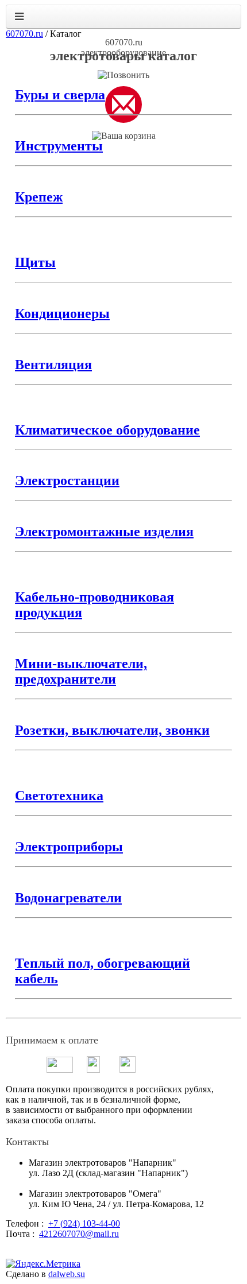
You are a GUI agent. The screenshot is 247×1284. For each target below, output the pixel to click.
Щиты (35, 262)
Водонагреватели (68, 897)
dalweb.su (66, 1274)
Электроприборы (69, 846)
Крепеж (39, 196)
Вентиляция (53, 364)
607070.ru (24, 33)
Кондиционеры (62, 313)
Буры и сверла (60, 94)
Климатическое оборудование (107, 429)
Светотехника (59, 795)
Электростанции (67, 480)
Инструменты (59, 145)
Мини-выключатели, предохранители (81, 671)
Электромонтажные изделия (104, 531)
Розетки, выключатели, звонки (112, 730)
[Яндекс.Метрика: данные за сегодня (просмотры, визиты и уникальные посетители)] (43, 1264)
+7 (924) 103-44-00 (84, 1223)
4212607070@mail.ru (79, 1234)
